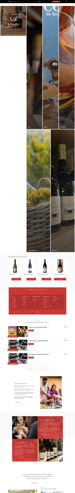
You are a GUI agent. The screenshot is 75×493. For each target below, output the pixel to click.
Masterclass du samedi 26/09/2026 (38, 340)
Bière (36, 293)
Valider (37, 312)
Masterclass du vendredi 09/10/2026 (39, 354)
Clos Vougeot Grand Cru (59, 274)
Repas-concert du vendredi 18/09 (38, 327)
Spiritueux (41, 293)
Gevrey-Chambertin (43, 274)
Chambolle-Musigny (28, 274)
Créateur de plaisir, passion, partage (13, 34)
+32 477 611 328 (18, 1)
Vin (32, 293)
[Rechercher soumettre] (65, 4)
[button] (9, 4)
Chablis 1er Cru (12, 274)
